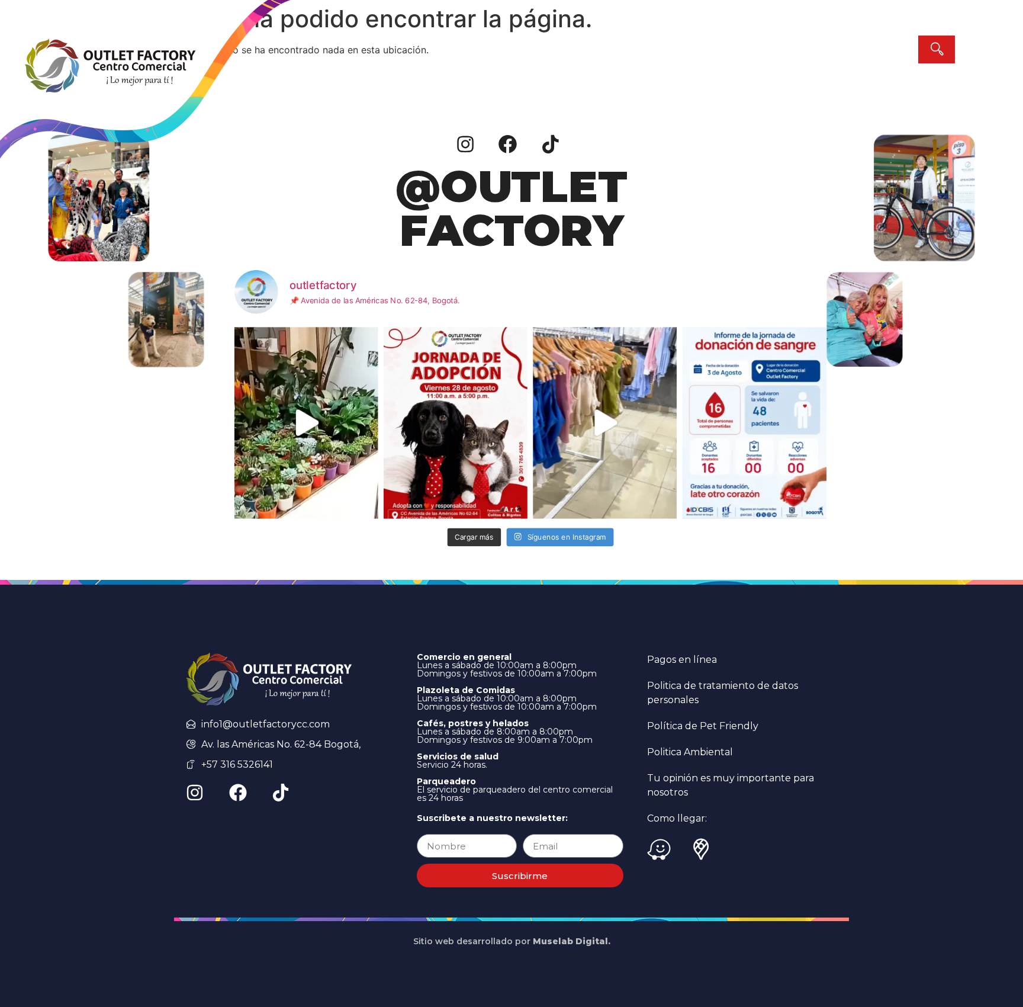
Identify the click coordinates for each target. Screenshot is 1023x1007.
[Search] (936, 49)
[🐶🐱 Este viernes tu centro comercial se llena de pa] (455, 422)
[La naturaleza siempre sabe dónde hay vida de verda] (306, 422)
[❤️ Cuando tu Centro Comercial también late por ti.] (754, 422)
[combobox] (832, 49)
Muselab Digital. (571, 941)
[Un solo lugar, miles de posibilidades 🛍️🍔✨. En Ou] (605, 422)
